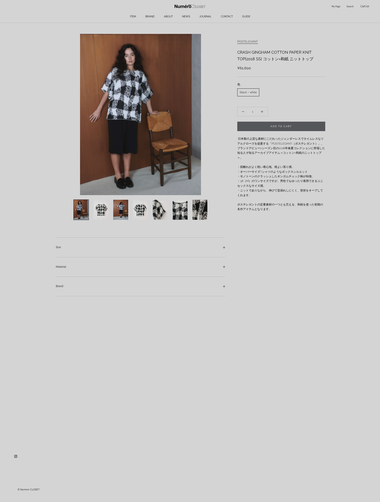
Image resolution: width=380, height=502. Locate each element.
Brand (59, 286)
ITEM (133, 16)
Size (58, 247)
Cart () (364, 6)
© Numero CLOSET (29, 489)
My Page (336, 6)
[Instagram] (15, 456)
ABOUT (168, 16)
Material (61, 266)
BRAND (150, 16)
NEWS (186, 16)
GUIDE (246, 16)
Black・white (248, 92)
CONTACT (227, 16)
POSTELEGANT (247, 41)
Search (350, 6)
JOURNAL (205, 16)
